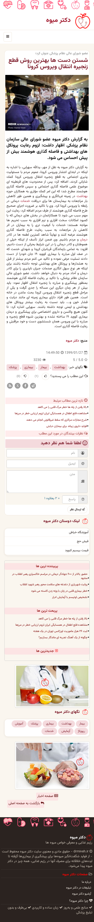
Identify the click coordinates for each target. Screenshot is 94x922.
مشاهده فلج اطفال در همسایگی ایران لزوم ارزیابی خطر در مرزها (51, 413)
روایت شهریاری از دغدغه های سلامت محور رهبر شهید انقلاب (53, 584)
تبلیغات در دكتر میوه (78, 887)
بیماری (28, 367)
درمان (83, 239)
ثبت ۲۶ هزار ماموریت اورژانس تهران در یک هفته (60, 631)
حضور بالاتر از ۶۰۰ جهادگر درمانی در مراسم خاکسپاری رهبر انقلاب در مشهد (49, 576)
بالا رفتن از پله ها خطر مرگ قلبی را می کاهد (62, 407)
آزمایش (65, 731)
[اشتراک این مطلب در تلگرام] (33, 386)
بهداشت (82, 196)
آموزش (19, 723)
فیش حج (82, 541)
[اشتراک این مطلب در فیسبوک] (25, 386)
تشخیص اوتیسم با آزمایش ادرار (69, 597)
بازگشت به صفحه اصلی (24, 803)
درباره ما (86, 882)
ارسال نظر (76, 509)
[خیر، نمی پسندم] (25, 376)
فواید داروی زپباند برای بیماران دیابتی (66, 426)
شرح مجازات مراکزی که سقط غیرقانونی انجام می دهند (56, 420)
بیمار (43, 367)
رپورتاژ (81, 731)
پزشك (13, 367)
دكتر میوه (72, 341)
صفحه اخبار (45, 796)
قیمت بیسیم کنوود (76, 550)
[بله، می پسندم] (45, 376)
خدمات (25, 201)
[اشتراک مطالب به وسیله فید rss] (10, 386)
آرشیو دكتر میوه (81, 893)
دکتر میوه (58, 20)
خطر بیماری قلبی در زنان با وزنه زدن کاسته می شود (59, 591)
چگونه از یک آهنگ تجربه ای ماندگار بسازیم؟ (63, 637)
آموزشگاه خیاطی (78, 532)
